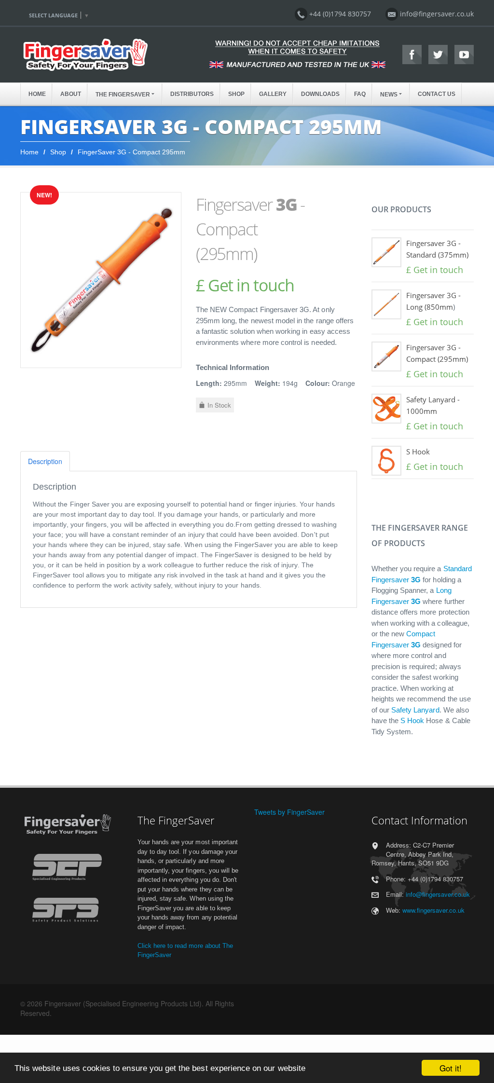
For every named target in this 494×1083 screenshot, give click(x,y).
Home (29, 152)
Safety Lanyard (415, 710)
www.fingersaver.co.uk (433, 910)
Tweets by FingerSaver (289, 812)
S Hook (418, 451)
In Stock (219, 405)
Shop (58, 152)
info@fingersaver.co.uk (438, 894)
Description (45, 461)
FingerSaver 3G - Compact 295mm (131, 152)
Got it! (450, 1068)
